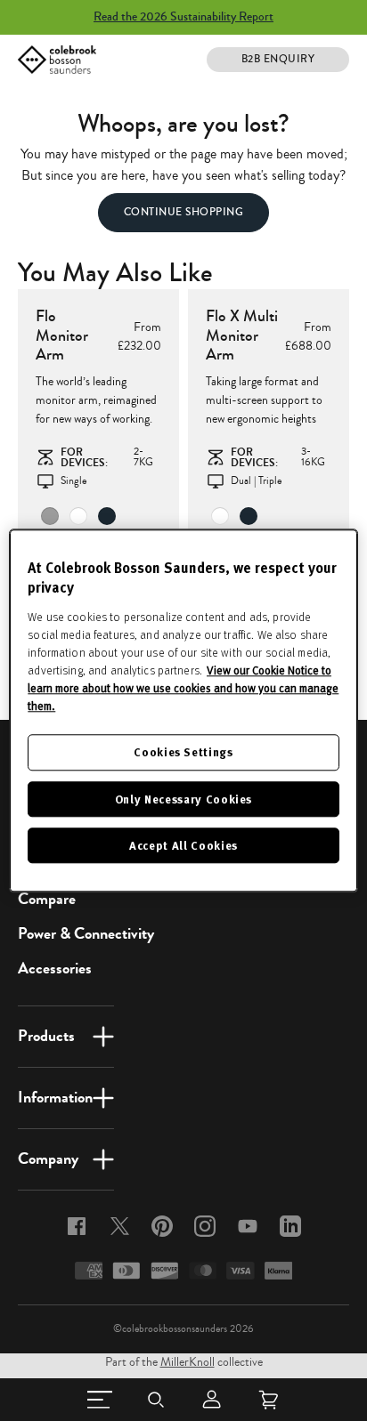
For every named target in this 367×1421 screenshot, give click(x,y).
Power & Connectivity (86, 933)
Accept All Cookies (183, 844)
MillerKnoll (187, 1362)
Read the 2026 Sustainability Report (183, 17)
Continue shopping (184, 212)
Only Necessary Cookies (183, 798)
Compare (47, 898)
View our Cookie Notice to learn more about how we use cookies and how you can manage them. (183, 689)
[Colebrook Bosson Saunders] (57, 59)
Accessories (55, 968)
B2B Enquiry (278, 59)
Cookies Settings (183, 752)
